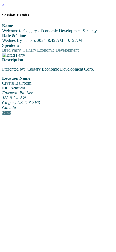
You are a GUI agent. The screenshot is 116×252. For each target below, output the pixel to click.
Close (6, 113)
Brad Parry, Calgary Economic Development (40, 50)
